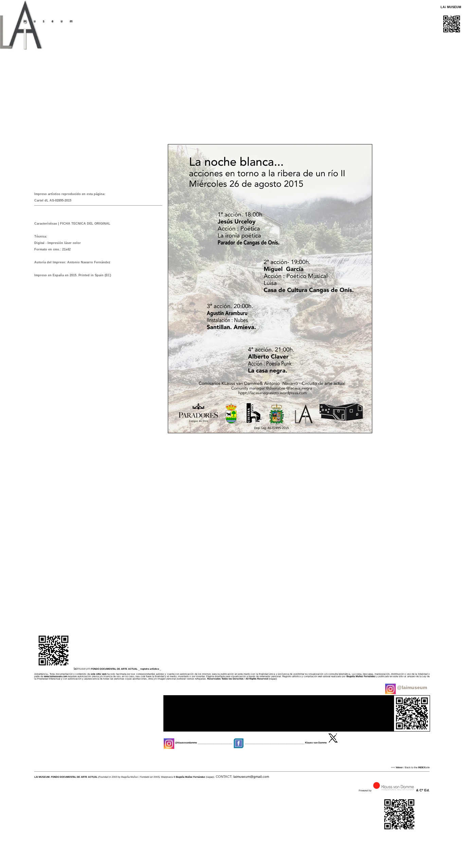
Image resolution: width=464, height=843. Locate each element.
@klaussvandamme (185, 742)
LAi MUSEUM (451, 7)
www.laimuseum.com (55, 676)
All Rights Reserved (257, 679)
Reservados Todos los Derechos (225, 679)
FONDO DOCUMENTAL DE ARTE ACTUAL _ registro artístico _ (126, 669)
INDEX (422, 767)
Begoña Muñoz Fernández (361, 676)
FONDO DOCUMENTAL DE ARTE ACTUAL (74, 777)
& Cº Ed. (423, 790)
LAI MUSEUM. (42, 777)
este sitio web (98, 674)
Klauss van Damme (316, 742)
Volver (399, 767)
